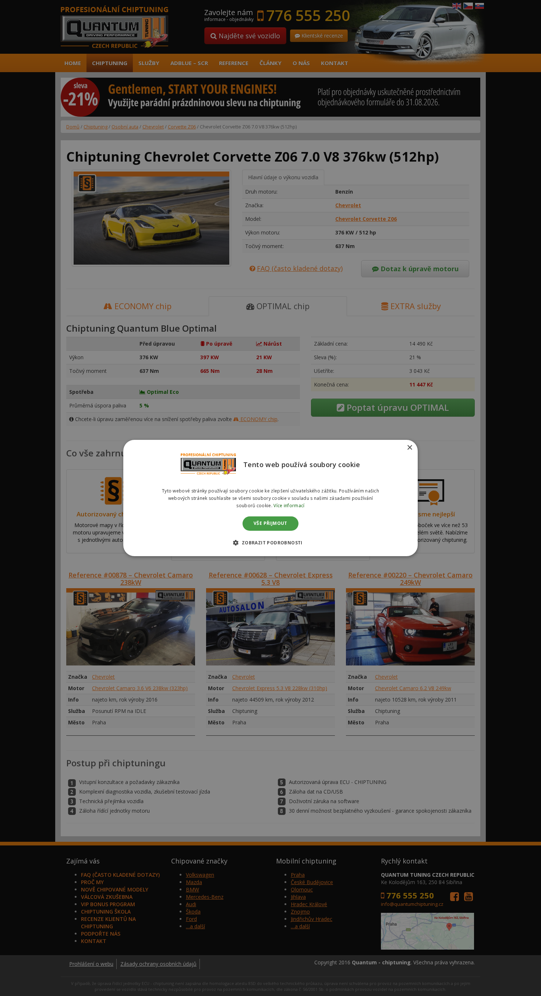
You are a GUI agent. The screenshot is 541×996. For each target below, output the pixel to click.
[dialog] (270, 498)
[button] (270, 542)
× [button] (409, 448)
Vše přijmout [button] (270, 523)
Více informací (288, 505)
